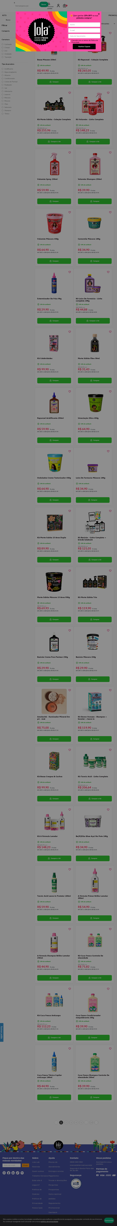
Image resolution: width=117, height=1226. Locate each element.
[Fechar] (99, 14)
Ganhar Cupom (84, 46)
